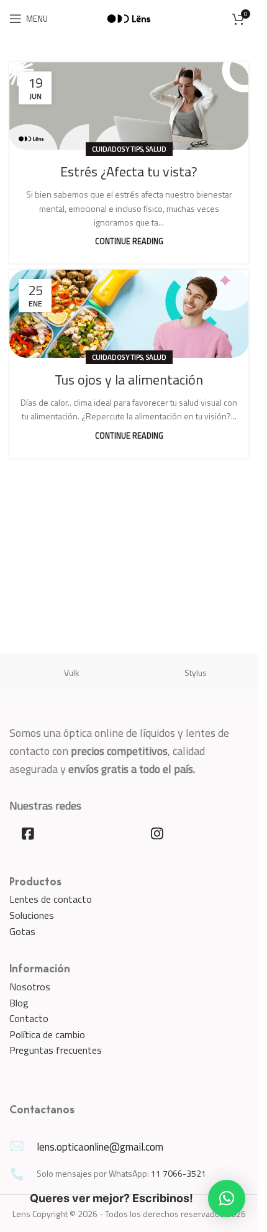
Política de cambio (47, 1034)
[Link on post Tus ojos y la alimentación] (128, 313)
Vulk (71, 672)
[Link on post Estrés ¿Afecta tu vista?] (128, 106)
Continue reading (129, 241)
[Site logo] (128, 17)
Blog (19, 1002)
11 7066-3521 (178, 1173)
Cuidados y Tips (117, 149)
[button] (226, 1198)
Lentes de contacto (50, 899)
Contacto (28, 1018)
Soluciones (31, 915)
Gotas (22, 931)
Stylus (195, 672)
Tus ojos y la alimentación (129, 379)
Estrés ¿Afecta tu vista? (128, 171)
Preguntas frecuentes (55, 1050)
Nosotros (29, 986)
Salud (156, 149)
